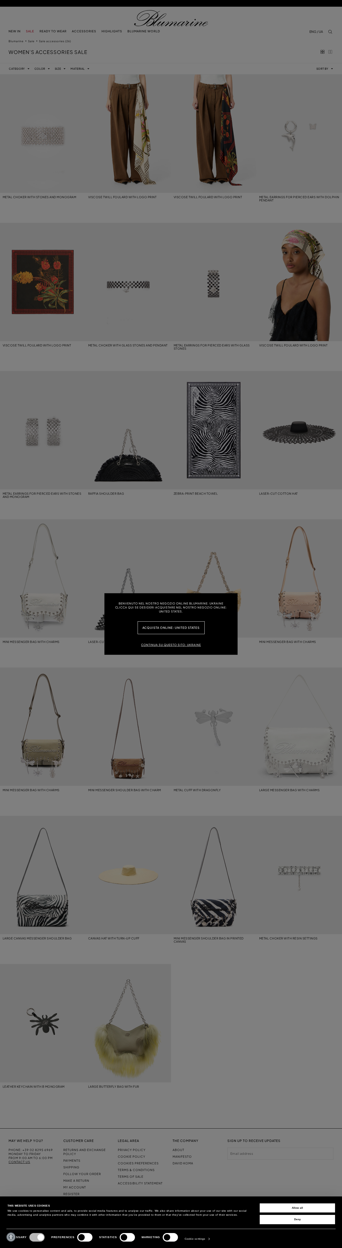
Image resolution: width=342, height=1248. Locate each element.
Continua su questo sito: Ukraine (171, 644)
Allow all (297, 1207)
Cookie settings (195, 1238)
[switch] (84, 1237)
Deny (297, 1219)
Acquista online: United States (171, 627)
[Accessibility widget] (10, 1237)
